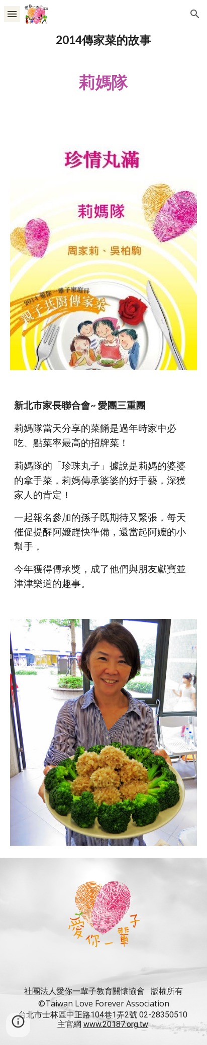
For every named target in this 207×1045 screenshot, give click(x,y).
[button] (12, 14)
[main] (103, 66)
